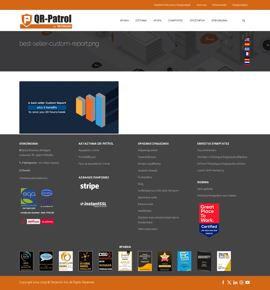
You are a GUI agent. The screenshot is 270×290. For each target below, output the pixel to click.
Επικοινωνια (219, 20)
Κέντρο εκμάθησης (149, 163)
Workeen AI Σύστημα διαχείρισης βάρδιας (222, 156)
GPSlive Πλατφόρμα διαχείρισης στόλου (221, 163)
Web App (201, 5)
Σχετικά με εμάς (147, 197)
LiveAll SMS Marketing (210, 170)
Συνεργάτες (145, 177)
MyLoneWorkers (206, 150)
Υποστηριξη (197, 20)
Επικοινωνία (219, 5)
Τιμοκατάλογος (147, 156)
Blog (140, 183)
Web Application (148, 228)
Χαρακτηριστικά (147, 150)
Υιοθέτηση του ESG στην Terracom (158, 190)
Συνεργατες (175, 20)
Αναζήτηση (144, 210)
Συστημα (141, 20)
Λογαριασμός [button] (240, 5)
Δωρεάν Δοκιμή (147, 170)
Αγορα (157, 20)
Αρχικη (124, 20)
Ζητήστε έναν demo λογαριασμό (172, 5)
